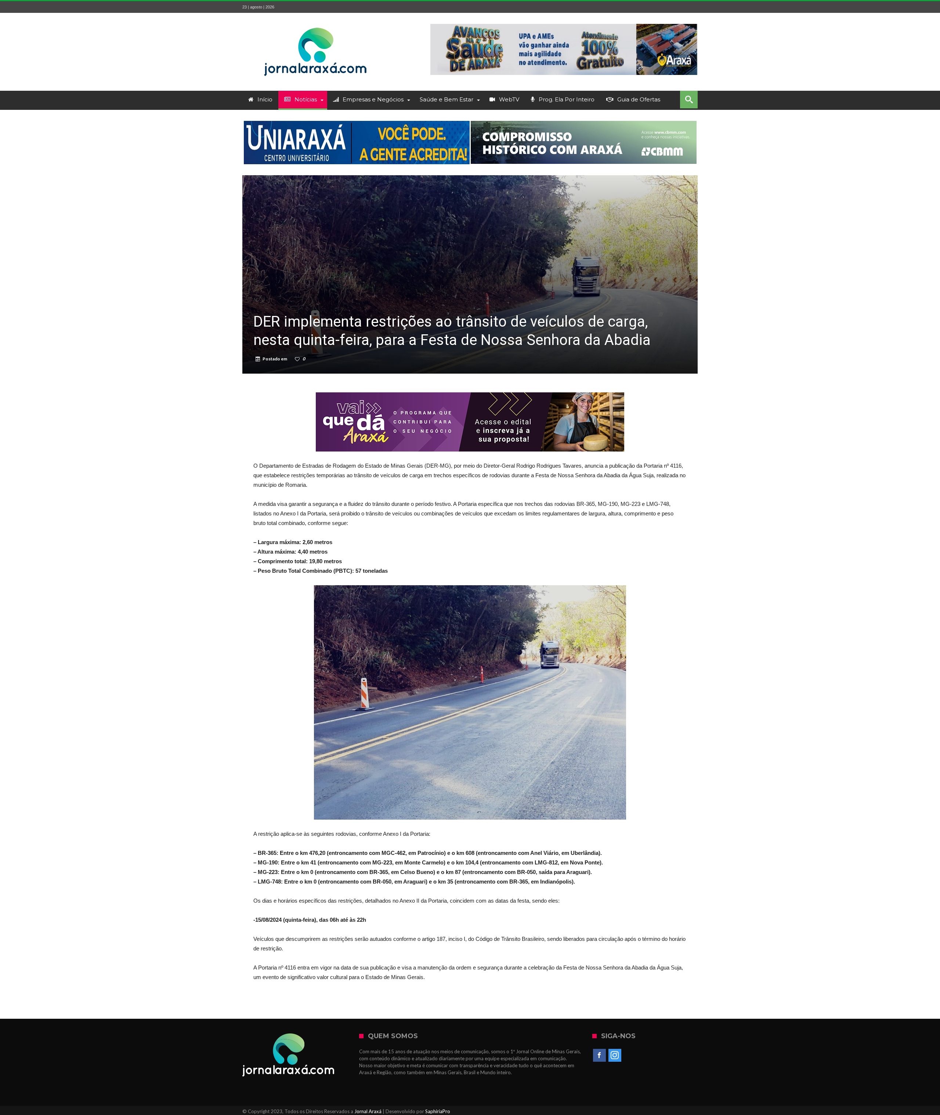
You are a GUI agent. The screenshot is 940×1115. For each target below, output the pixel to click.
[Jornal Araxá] (316, 23)
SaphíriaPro (437, 1111)
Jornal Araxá (368, 1111)
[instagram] (614, 1055)
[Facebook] (599, 1055)
